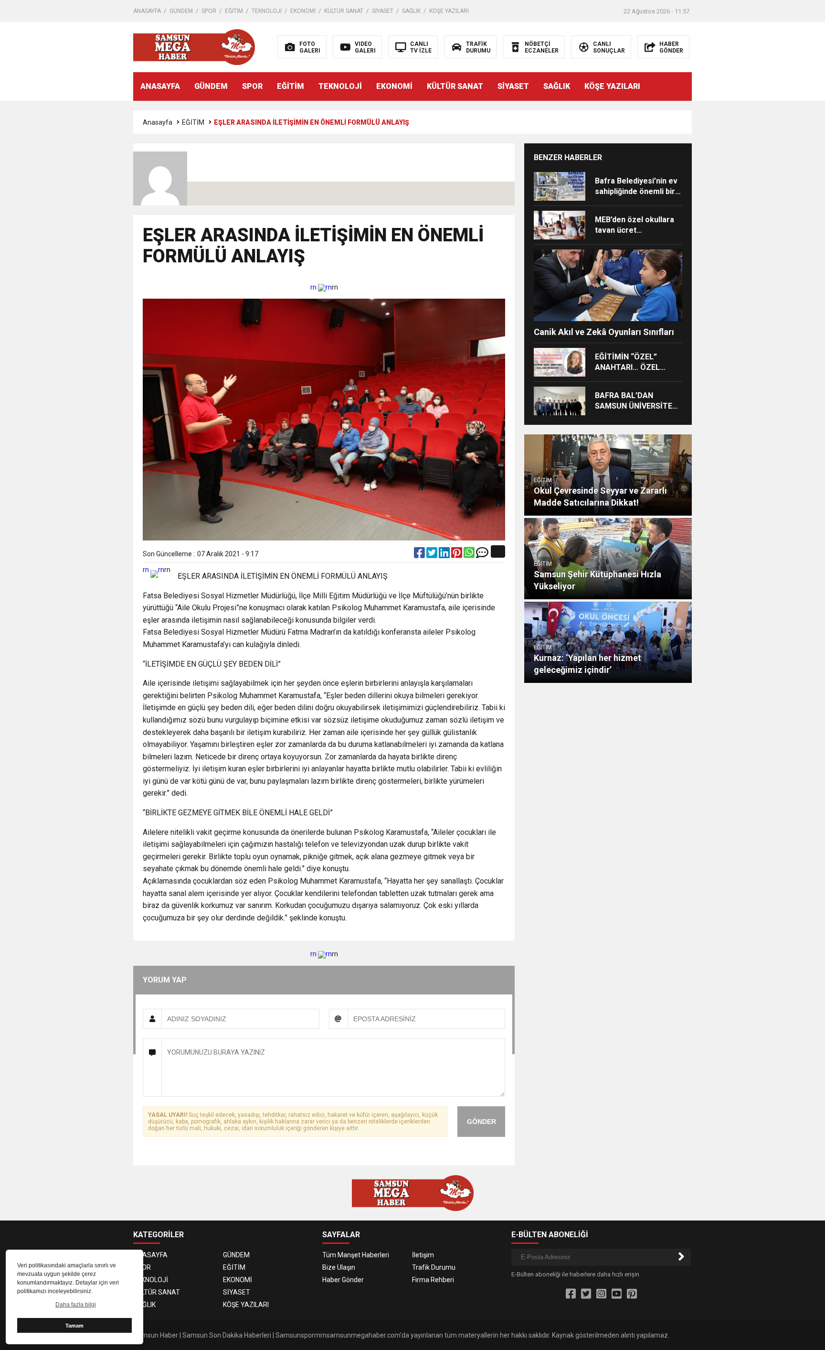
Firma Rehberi (433, 1280)
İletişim (423, 1255)
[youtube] (617, 1294)
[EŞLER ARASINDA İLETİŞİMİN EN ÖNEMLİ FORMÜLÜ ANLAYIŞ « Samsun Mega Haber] (194, 46)
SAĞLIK (411, 11)
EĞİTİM (234, 11)
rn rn (321, 287)
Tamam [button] (74, 1325)
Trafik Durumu (433, 1267)
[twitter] (432, 555)
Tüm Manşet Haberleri (355, 1255)
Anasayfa (157, 122)
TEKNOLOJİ (267, 11)
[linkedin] (445, 555)
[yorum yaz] (482, 555)
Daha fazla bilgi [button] (75, 1304)
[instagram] (601, 1294)
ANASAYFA (147, 11)
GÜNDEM (181, 11)
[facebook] (420, 555)
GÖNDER (481, 1121)
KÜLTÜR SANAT (343, 11)
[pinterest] (457, 555)
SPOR (208, 11)
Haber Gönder (343, 1280)
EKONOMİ (303, 11)
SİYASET (382, 11)
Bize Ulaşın (338, 1267)
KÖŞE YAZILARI (449, 11)
